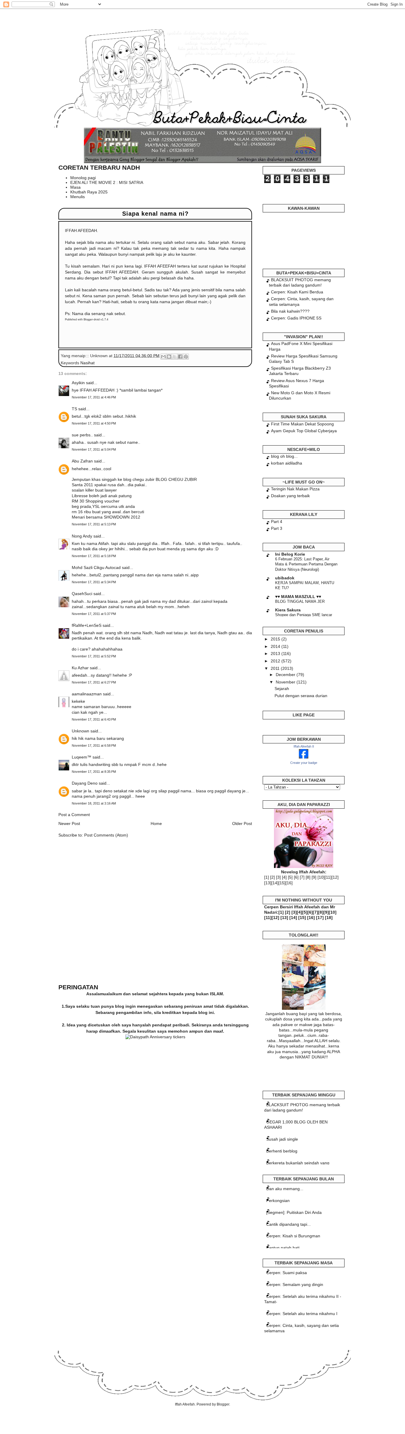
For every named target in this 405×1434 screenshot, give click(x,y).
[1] (266, 877)
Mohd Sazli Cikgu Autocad (96, 567)
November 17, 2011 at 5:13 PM (94, 524)
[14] (274, 882)
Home (156, 823)
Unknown (80, 731)
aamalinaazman (87, 693)
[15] (282, 882)
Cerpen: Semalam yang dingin (294, 1284)
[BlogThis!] (169, 357)
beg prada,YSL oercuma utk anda (103, 506)
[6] (296, 877)
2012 (276, 661)
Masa (75, 187)
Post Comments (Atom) (106, 835)
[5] (290, 877)
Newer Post (69, 823)
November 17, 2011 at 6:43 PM (94, 719)
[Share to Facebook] (180, 357)
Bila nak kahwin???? (290, 311)
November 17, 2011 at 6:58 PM (94, 745)
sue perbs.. (82, 435)
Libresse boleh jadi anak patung (102, 495)
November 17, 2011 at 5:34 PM (94, 582)
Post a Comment (74, 814)
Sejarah (282, 688)
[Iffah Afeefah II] (303, 757)
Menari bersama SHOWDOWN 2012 (106, 517)
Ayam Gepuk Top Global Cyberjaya (304, 430)
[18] (329, 917)
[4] (284, 877)
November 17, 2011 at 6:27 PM (94, 682)
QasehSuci (82, 593)
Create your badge (303, 762)
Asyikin (78, 382)
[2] (272, 877)
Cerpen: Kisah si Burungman (293, 1235)
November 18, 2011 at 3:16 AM (94, 803)
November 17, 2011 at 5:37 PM (94, 614)
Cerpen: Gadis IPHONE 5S (296, 318)
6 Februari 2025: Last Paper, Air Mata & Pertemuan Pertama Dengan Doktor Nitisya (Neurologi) (306, 564)
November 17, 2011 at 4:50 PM (94, 423)
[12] (335, 877)
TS (74, 408)
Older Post (242, 823)
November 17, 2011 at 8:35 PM (94, 771)
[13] (267, 882)
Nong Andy (82, 536)
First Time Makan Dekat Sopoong (302, 424)
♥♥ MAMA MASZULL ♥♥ (298, 596)
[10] (321, 877)
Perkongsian (278, 1200)
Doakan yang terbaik (290, 495)
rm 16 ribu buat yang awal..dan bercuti (108, 511)
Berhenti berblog (281, 1151)
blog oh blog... (284, 456)
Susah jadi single (282, 1139)
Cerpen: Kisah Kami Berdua (297, 292)
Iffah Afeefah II (304, 746)
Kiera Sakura (288, 610)
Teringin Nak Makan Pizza (295, 489)
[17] (320, 917)
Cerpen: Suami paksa (286, 1272)
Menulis (77, 196)
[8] (308, 877)
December (286, 674)
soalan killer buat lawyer (94, 490)
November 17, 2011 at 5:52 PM (94, 656)
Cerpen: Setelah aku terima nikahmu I (301, 1313)
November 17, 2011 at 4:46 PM (94, 397)
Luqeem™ (81, 757)
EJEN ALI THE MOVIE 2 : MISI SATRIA (106, 182)
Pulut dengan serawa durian (301, 695)
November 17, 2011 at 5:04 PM (94, 449)
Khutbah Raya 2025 (89, 192)
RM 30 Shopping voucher (95, 501)
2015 (276, 639)
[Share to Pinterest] (186, 357)
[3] (278, 877)
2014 (276, 646)
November (286, 682)
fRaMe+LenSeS (86, 625)
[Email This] (163, 357)
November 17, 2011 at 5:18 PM (94, 556)
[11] (328, 877)
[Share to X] (175, 357)
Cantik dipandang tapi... (288, 1224)
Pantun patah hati (282, 1247)
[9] (314, 877)
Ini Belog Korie (290, 554)
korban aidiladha (286, 463)
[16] (289, 882)
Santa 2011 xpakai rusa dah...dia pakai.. (109, 484)
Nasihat (87, 362)
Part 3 (276, 528)
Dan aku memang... (284, 1188)
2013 (276, 653)
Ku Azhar (80, 667)
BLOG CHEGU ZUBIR (175, 479)
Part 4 (276, 521)
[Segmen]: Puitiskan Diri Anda (294, 1212)
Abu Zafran (82, 461)
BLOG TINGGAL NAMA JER (300, 601)
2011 (276, 668)
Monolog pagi (83, 177)
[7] (302, 877)
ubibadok (284, 577)
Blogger (223, 1404)
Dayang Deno (85, 783)
